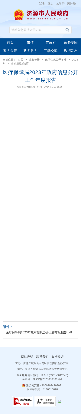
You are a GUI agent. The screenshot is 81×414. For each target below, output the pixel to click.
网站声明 (27, 356)
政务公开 (10, 51)
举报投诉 (58, 356)
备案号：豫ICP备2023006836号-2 (42, 379)
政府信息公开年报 (55, 59)
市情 (30, 42)
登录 (42, 3)
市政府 (51, 42)
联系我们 (42, 356)
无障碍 (60, 3)
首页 (10, 42)
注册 (50, 3)
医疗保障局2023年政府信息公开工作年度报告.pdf (39, 332)
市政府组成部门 (20, 63)
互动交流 (50, 51)
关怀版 (71, 3)
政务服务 (30, 51)
